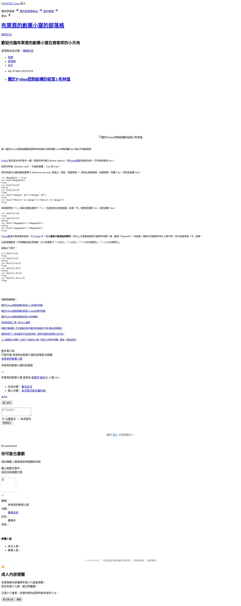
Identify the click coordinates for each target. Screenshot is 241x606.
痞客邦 (35, 377)
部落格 (12, 61)
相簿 (10, 57)
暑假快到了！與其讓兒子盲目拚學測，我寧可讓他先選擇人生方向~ (32, 334)
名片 (10, 65)
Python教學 (74, 160)
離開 (19, 599)
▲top (4, 396)
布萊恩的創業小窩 (11, 358)
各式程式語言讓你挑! (34, 390)
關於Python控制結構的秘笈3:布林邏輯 (19, 317)
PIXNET (96, 560)
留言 (42, 377)
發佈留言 (7, 423)
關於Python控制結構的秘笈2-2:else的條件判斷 (23, 311)
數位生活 (27, 386)
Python (4, 160)
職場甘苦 (28, 50)
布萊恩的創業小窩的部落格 (32, 25)
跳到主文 (6, 34)
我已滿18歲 (8, 599)
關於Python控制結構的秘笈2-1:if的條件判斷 (22, 305)
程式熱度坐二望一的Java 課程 (15, 322)
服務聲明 (151, 560)
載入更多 (7, 403)
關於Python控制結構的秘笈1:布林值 (39, 79)
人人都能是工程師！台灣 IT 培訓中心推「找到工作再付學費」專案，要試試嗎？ (39, 340)
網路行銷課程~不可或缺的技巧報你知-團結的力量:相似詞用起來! (31, 328)
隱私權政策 (139, 560)
